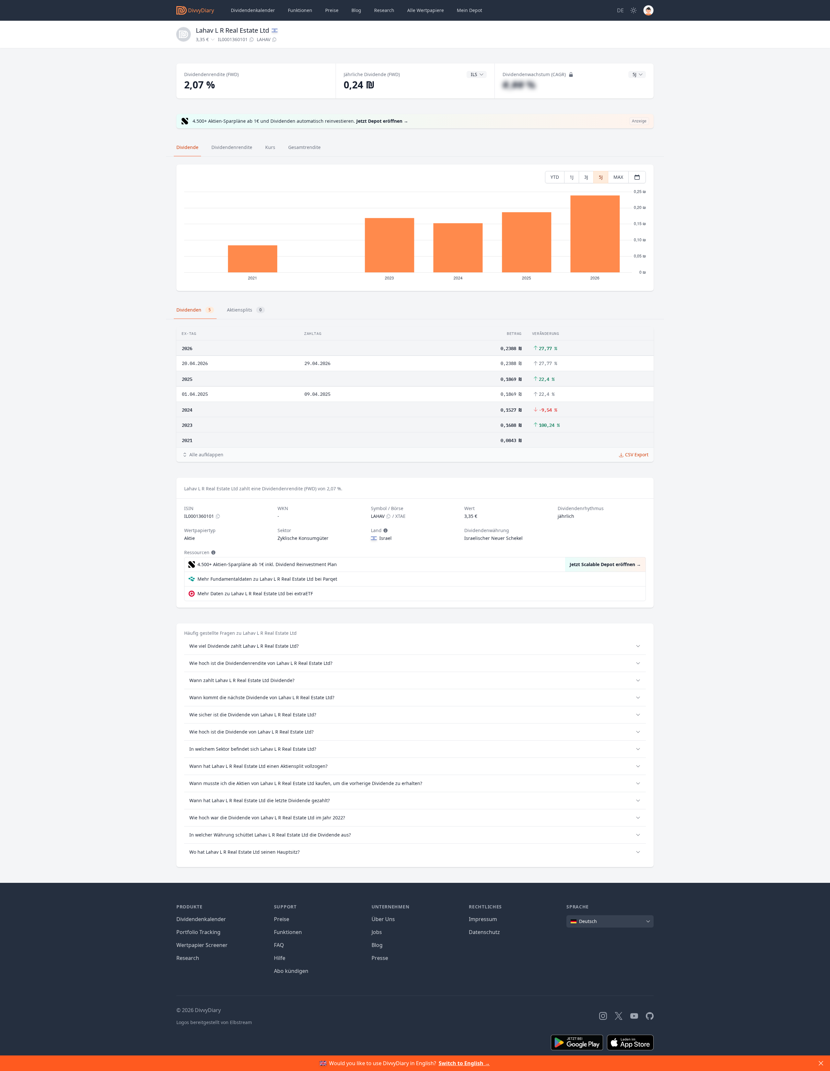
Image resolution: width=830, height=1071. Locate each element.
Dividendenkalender (253, 10)
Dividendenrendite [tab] (231, 147)
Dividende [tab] (187, 147)
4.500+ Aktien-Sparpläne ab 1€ (267, 564)
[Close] (820, 1063)
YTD (555, 177)
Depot (469, 10)
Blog (377, 945)
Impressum (483, 919)
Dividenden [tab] (193, 310)
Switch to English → (464, 1063)
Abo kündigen (291, 970)
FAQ (279, 945)
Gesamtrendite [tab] (304, 147)
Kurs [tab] (270, 147)
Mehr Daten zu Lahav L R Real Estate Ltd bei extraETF (255, 593)
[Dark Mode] (633, 10)
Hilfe (279, 958)
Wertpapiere (425, 10)
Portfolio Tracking (198, 932)
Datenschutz (484, 932)
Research (187, 958)
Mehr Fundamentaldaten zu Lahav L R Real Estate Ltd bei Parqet (267, 579)
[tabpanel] (415, 228)
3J (586, 177)
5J (601, 177)
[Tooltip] (385, 530)
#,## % (519, 84)
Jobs (377, 932)
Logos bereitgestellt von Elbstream (214, 1022)
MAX (618, 177)
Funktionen (300, 10)
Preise (331, 10)
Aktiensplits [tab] (244, 310)
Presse (380, 958)
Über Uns (383, 919)
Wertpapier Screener (202, 945)
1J (572, 177)
